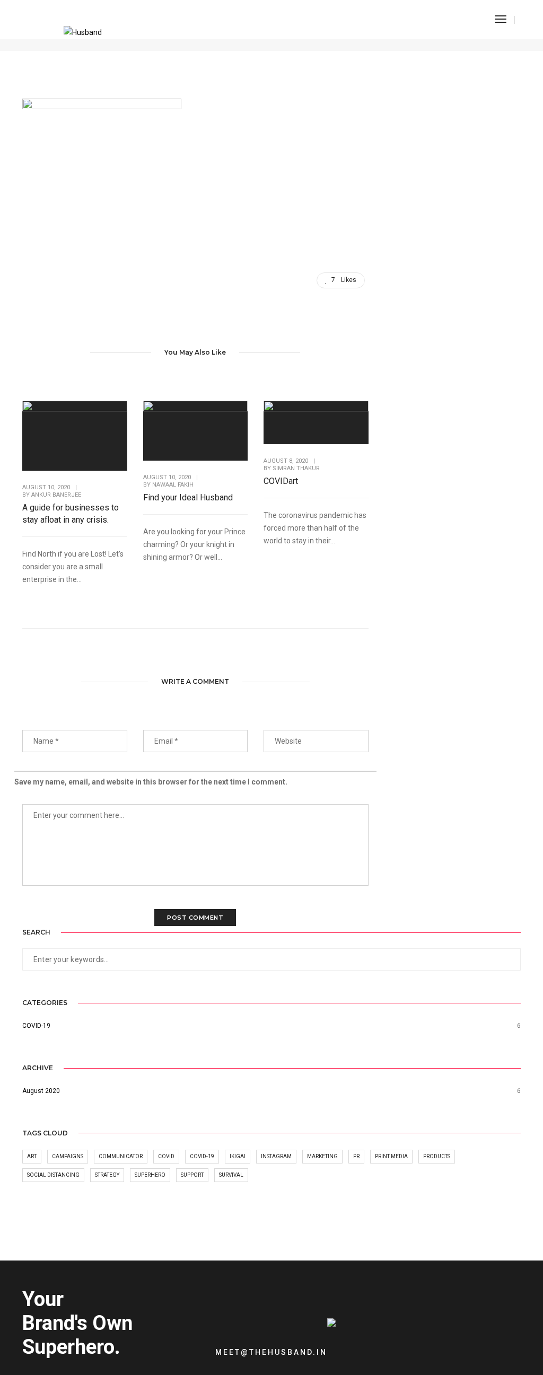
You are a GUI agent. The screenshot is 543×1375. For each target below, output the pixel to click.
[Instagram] (404, 1343)
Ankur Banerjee (56, 494)
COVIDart (281, 481)
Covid (166, 1156)
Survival (231, 1175)
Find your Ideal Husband (188, 497)
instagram (276, 1156)
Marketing (322, 1156)
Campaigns (67, 1156)
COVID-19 (36, 1025)
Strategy (107, 1175)
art (32, 1156)
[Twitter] (370, 1343)
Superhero (150, 1175)
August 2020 (41, 1091)
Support (192, 1175)
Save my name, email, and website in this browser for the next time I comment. (150, 782)
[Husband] (83, 34)
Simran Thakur (296, 468)
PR (356, 1156)
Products (436, 1156)
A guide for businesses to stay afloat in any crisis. (70, 514)
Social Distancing (53, 1175)
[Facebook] (387, 1343)
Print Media (391, 1156)
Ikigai (238, 1156)
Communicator (121, 1156)
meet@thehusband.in (271, 1352)
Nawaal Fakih (173, 484)
